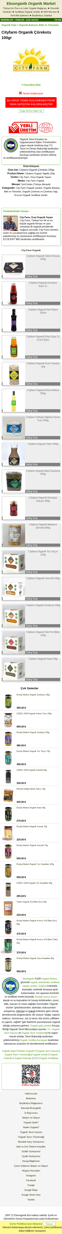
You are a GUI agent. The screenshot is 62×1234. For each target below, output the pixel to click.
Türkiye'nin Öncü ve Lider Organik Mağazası (25, 8)
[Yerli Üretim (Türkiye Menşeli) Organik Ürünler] (23, 134)
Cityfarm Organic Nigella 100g (40, 173)
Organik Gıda (9, 25)
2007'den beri (50, 12)
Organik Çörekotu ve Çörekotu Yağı (39, 191)
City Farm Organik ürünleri (29, 188)
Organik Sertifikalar (49, 1058)
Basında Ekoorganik (31, 1108)
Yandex (31, 1199)
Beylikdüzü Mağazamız (31, 1103)
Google (31, 1185)
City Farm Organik (35, 180)
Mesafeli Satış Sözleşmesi (31, 1141)
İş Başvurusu (31, 1113)
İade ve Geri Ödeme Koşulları (31, 1146)
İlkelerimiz (31, 1098)
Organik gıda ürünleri (40, 1025)
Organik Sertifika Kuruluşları (33, 1040)
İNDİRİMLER (7, 20)
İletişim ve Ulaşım (31, 1117)
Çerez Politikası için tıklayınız (26, 1224)
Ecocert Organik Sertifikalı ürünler (31, 195)
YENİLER (19, 20)
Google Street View (31, 1194)
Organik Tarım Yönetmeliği (35, 1033)
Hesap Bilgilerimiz (31, 1161)
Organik (42, 986)
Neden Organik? (27, 1051)
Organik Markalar (22, 1058)
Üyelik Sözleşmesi (31, 1156)
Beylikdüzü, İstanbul (42, 15)
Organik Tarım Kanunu (48, 1051)
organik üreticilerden (40, 982)
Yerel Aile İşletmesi (19, 15)
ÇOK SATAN (32, 20)
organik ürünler (29, 986)
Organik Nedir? (9, 1051)
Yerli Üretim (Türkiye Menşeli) (35, 184)
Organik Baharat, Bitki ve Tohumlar (39, 25)
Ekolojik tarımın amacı (46, 996)
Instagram (31, 1175)
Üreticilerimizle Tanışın (16, 211)
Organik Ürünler (40, 1054)
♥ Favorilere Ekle (31, 85)
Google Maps (31, 1190)
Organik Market (49, 978)
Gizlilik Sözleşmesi (31, 1151)
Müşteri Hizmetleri (31, 1170)
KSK (35, 1058)
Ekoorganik (28, 978)
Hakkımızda (31, 1093)
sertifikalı (55, 982)
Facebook (31, 1180)
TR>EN (57, 20)
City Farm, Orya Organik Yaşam (35, 177)
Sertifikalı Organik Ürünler (27, 12)
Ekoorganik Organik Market (31, 3)
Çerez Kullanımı (22, 1166)
